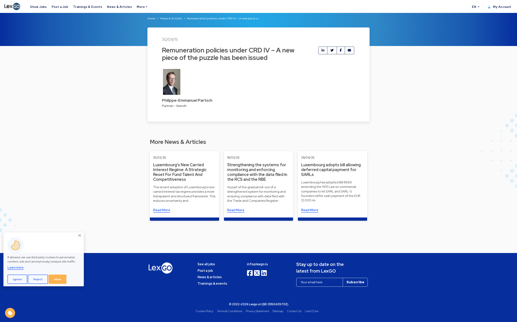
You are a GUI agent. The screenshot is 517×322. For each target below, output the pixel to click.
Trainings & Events (87, 7)
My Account (501, 7)
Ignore (17, 279)
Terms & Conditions (229, 311)
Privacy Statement (257, 311)
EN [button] (474, 7)
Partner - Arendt (174, 106)
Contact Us (294, 311)
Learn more (15, 267)
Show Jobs (38, 7)
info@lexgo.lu (257, 264)
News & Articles (119, 7)
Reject (38, 279)
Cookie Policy (204, 311)
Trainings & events (212, 283)
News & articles (210, 277)
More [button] (141, 7)
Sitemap (278, 311)
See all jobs (206, 264)
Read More (161, 210)
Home (151, 18)
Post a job (205, 271)
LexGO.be (311, 311)
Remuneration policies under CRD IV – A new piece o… (223, 18)
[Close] (80, 235)
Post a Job (60, 7)
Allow (57, 279)
